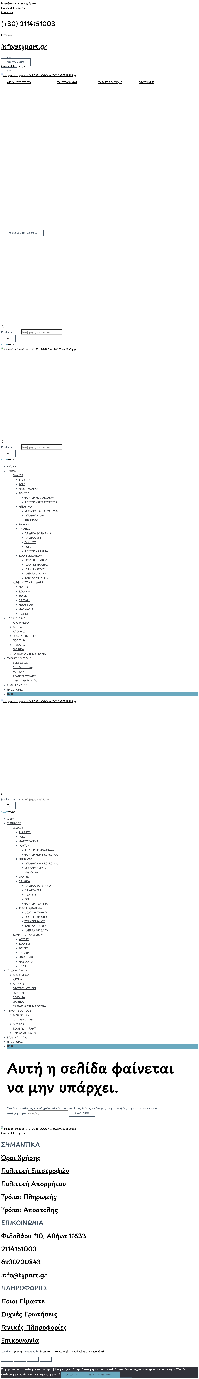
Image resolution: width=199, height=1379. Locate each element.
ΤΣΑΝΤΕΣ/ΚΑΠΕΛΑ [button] (30, 556)
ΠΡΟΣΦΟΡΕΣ (146, 82)
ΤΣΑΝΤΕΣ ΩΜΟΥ (34, 569)
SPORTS (24, 524)
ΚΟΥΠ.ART (19, 671)
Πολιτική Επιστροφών (35, 1170)
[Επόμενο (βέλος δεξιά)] (20, 1365)
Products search (10, 332)
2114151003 (19, 1248)
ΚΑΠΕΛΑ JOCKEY (35, 573)
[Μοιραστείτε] (33, 1359)
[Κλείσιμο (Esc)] (46, 1359)
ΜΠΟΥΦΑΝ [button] (26, 506)
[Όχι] (126, 1375)
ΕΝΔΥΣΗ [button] (18, 475)
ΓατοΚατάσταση (23, 667)
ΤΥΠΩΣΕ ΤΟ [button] (23, 82)
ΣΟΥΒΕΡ (23, 596)
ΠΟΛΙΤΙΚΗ (19, 640)
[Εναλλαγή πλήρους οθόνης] (20, 1359)
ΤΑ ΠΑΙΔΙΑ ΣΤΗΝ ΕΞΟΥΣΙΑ (29, 654)
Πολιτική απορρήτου (101, 1374)
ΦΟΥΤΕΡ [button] (24, 493)
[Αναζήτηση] (8, 338)
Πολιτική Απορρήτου (33, 1183)
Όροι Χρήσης (20, 1157)
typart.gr (17, 1351)
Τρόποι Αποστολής (29, 1209)
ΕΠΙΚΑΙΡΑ (19, 645)
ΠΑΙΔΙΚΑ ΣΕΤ (32, 538)
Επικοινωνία (20, 1340)
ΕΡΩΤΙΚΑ (18, 649)
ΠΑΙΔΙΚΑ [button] (24, 529)
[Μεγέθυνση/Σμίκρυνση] (7, 1359)
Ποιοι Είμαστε (23, 1301)
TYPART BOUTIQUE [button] (110, 82)
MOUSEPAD (26, 605)
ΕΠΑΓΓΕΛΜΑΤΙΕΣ (17, 685)
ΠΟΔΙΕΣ (23, 614)
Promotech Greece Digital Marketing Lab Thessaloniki (72, 1351)
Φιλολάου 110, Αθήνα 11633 (43, 1235)
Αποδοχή (71, 1374)
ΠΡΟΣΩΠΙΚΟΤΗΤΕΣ (24, 636)
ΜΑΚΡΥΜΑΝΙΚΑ (28, 489)
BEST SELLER (21, 663)
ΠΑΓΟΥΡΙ (24, 600)
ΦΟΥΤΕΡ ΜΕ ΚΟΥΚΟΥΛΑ (39, 498)
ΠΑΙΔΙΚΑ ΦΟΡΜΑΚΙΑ (37, 533)
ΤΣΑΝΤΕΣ (24, 591)
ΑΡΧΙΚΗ (11, 82)
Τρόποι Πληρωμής (29, 1196)
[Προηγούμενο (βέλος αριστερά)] (7, 1365)
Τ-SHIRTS (25, 480)
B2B (10, 694)
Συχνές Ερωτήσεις (29, 1313)
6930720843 (21, 1261)
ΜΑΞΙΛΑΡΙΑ (26, 609)
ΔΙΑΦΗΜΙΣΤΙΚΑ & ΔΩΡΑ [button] (28, 582)
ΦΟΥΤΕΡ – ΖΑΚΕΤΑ (36, 551)
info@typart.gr (24, 46)
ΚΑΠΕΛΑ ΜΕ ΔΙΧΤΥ (36, 578)
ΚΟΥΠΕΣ (24, 587)
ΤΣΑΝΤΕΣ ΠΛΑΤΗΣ (36, 564)
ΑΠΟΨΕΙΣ (19, 631)
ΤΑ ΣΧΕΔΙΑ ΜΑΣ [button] (67, 82)
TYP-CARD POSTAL (25, 680)
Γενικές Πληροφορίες (34, 1327)
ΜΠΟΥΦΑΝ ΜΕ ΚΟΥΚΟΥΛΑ (41, 511)
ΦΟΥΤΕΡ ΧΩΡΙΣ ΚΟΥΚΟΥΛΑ (41, 502)
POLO (22, 484)
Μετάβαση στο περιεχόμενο (18, 3)
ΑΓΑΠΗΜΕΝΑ (21, 622)
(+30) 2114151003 (28, 23)
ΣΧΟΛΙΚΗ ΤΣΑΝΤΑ (35, 560)
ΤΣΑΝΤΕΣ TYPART (24, 676)
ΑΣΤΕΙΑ (17, 627)
